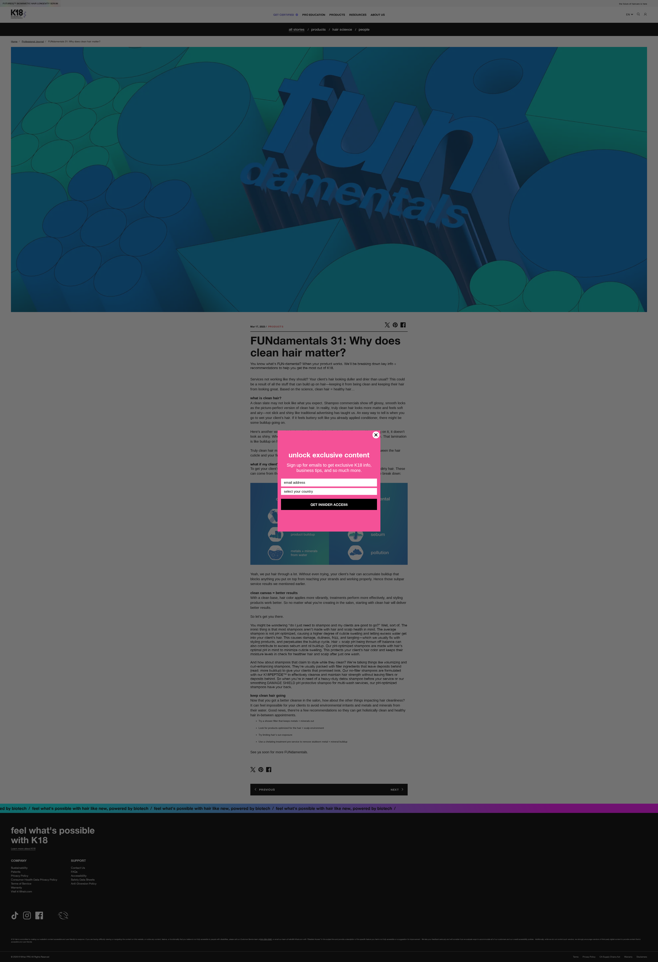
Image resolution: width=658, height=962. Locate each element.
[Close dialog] (376, 435)
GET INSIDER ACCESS (329, 504)
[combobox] (328, 491)
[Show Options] (373, 491)
